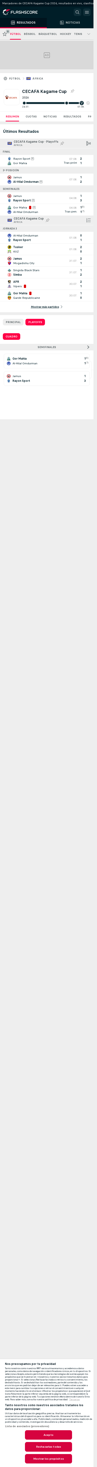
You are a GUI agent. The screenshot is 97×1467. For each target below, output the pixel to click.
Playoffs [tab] (35, 322)
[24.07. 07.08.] (56, 103)
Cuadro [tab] (11, 336)
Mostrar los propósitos (48, 1458)
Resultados (72, 116)
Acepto (48, 1435)
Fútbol (14, 78)
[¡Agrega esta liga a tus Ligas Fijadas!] (72, 91)
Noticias (50, 116)
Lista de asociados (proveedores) (27, 1426)
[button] (88, 103)
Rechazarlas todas (48, 1446)
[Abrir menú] (87, 12)
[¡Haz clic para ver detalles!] (46, 160)
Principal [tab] (13, 322)
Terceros (74, 1399)
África (37, 78)
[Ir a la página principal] (23, 12)
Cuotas (31, 116)
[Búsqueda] (77, 12)
